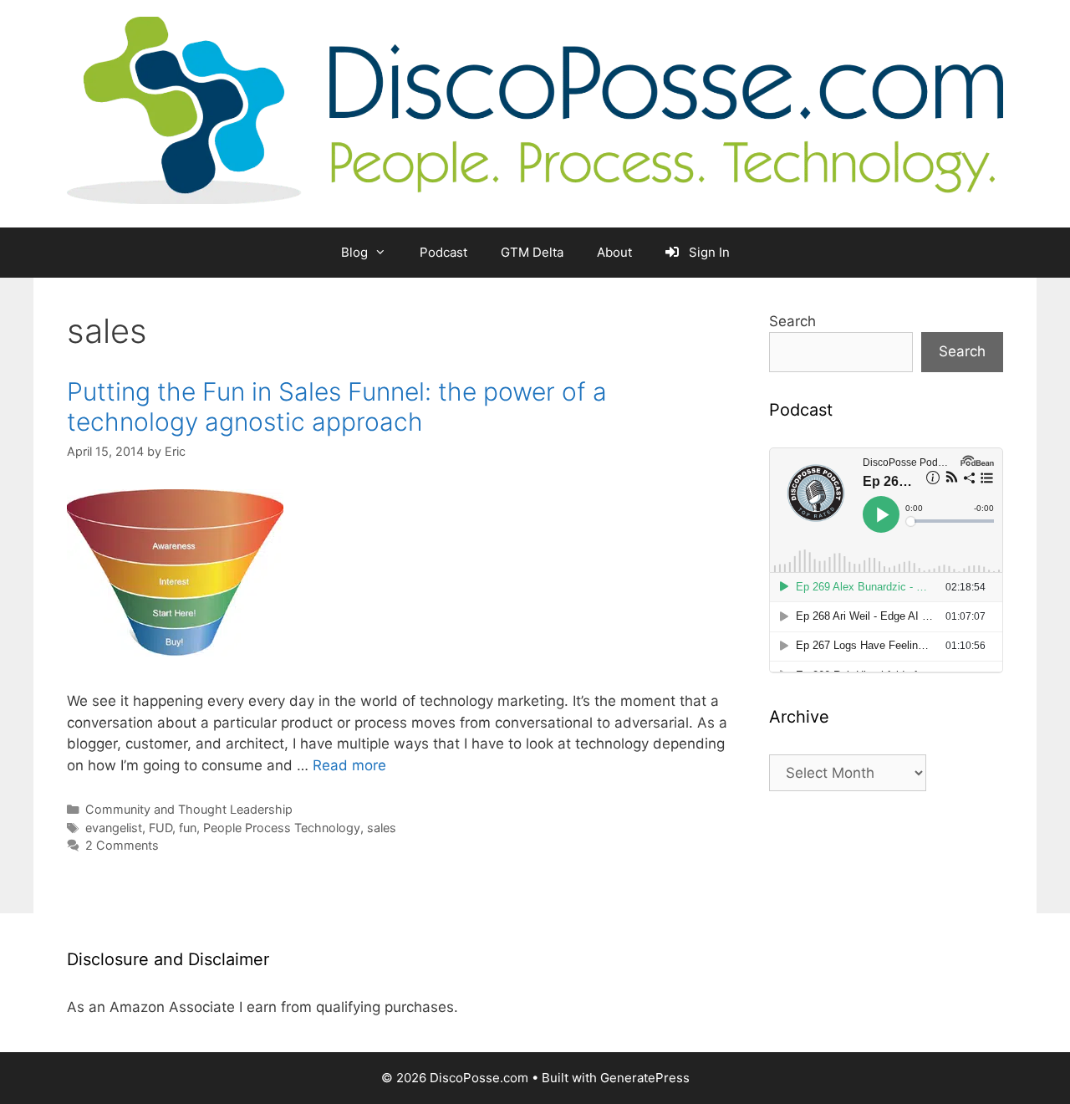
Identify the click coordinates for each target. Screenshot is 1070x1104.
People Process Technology (281, 827)
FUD (160, 827)
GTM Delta (532, 252)
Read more (349, 765)
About (614, 252)
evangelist (113, 827)
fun (187, 827)
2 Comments (122, 845)
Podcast (443, 252)
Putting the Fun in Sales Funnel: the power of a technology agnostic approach (337, 406)
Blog (354, 252)
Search (792, 321)
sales (381, 827)
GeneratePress (645, 1078)
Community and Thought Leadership (189, 809)
